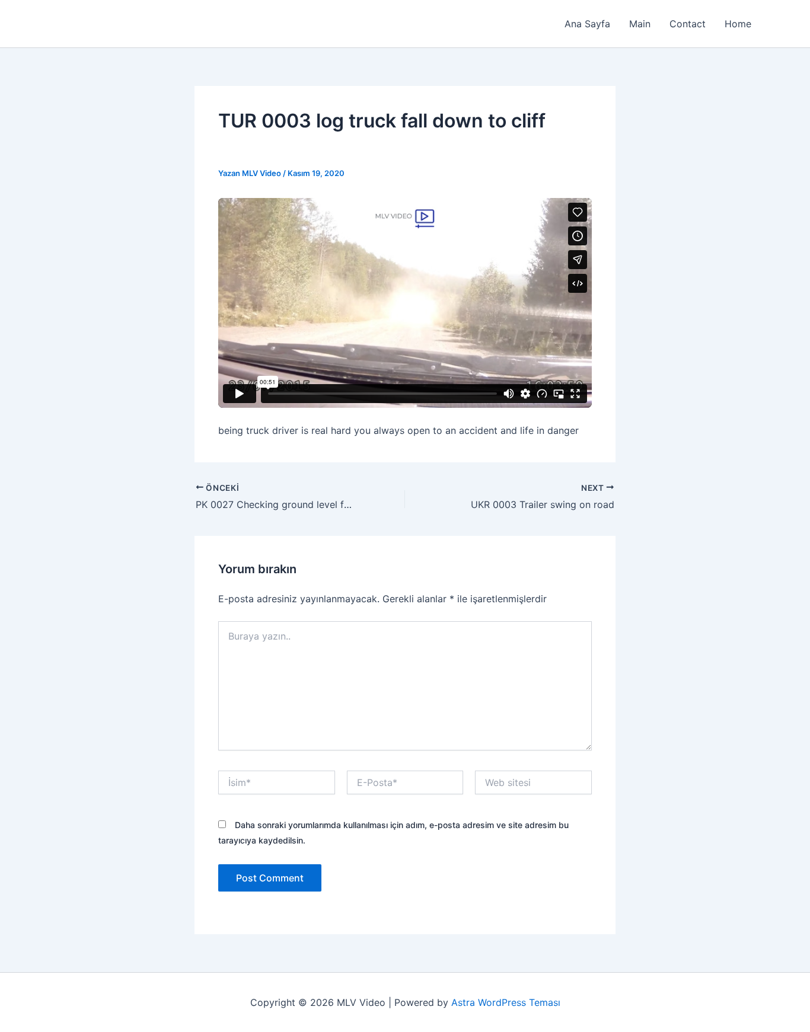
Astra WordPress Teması (505, 1002)
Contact (687, 24)
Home (738, 24)
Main (639, 24)
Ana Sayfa (587, 24)
